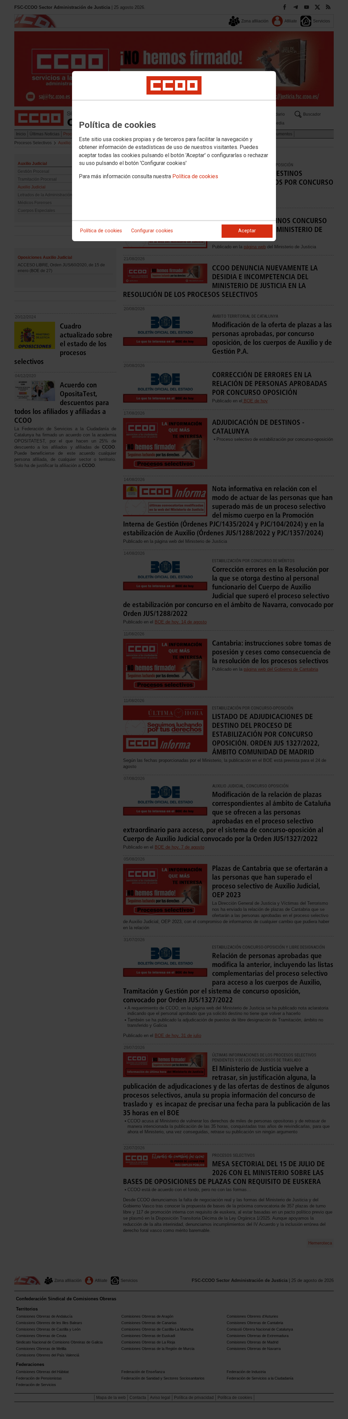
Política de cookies (195, 176)
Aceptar (247, 231)
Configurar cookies (152, 231)
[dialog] (174, 156)
